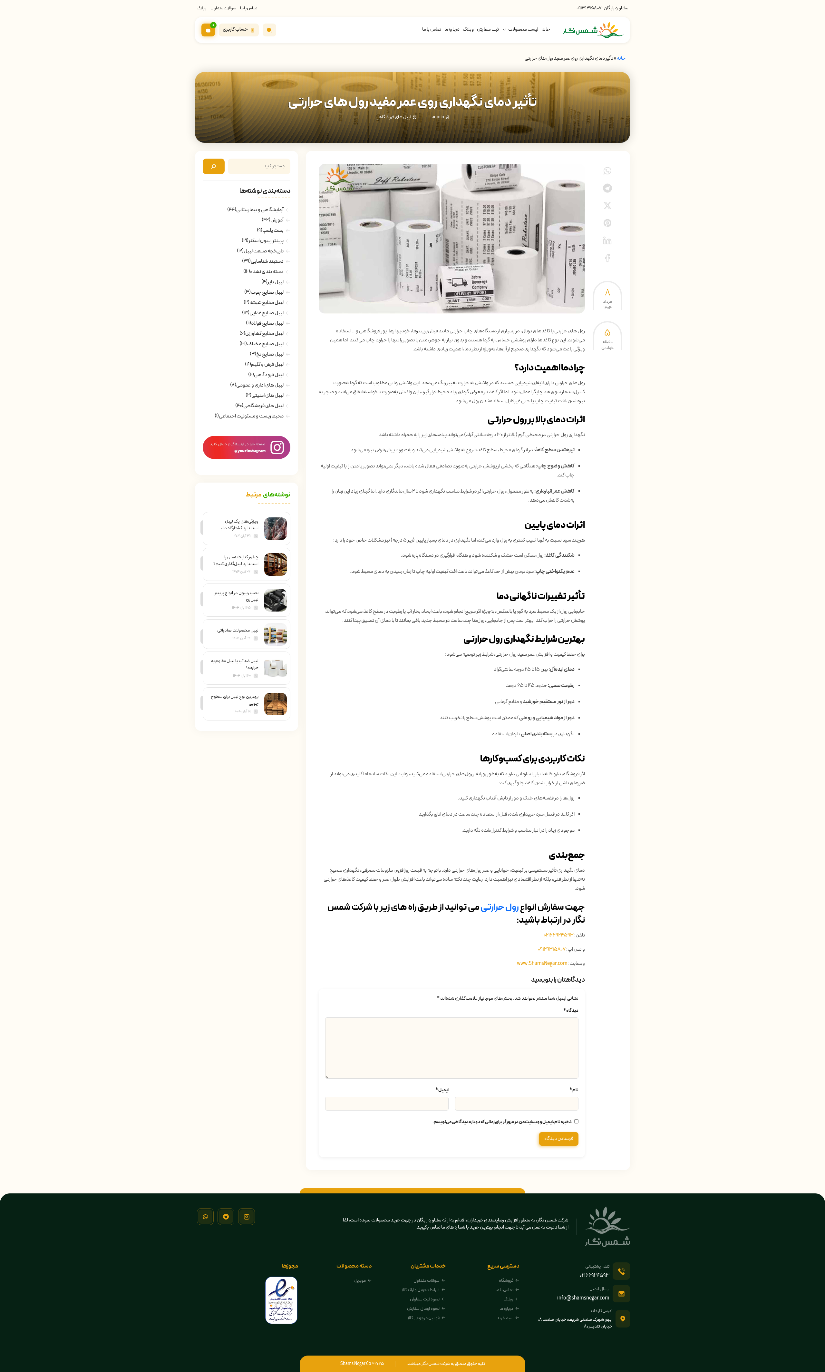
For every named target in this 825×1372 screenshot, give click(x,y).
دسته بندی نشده (267, 272)
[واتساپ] (205, 1217)
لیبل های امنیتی (267, 395)
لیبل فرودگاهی (269, 375)
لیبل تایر (275, 282)
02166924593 (559, 935)
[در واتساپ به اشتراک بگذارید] (607, 171)
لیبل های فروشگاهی (393, 117)
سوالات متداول (223, 8)
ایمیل (442, 1090)
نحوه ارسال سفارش (423, 1308)
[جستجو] (214, 166)
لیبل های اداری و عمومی (260, 385)
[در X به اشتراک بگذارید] (607, 206)
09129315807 (589, 8)
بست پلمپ (273, 230)
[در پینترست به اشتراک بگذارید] (607, 223)
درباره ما (452, 29)
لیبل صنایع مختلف (265, 344)
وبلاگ (202, 8)
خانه (545, 29)
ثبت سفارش (488, 29)
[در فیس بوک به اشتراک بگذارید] (607, 258)
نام (573, 1090)
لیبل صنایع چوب (267, 292)
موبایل (360, 1280)
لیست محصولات (523, 29)
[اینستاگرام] (246, 1217)
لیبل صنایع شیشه (266, 303)
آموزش (277, 220)
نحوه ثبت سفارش (425, 1299)
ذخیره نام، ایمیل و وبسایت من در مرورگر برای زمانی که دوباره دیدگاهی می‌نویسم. (502, 1122)
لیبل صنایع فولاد (267, 323)
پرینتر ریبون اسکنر (266, 241)
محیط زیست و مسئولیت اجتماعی (251, 416)
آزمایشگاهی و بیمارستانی (260, 210)
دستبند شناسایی (267, 261)
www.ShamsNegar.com (542, 963)
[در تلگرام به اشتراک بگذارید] (607, 188)
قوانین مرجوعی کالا (424, 1318)
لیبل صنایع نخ (270, 354)
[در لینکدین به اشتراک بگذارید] (607, 240)
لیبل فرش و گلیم (267, 364)
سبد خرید (505, 1318)
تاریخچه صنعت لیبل (264, 251)
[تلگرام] (226, 1217)
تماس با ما (248, 8)
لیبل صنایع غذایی (266, 313)
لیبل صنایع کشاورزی (264, 334)
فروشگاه (506, 1280)
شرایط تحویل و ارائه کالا (421, 1290)
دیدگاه (570, 1010)
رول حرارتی (499, 907)
